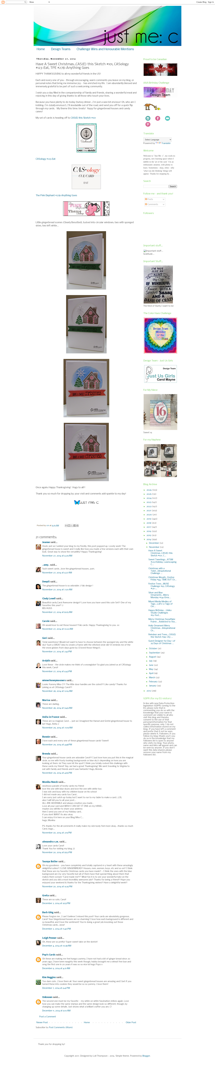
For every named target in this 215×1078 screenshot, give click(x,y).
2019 (149, 519)
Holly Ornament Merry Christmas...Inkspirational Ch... (161, 628)
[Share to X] (71, 525)
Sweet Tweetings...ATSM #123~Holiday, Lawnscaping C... (162, 562)
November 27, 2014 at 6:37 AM (57, 573)
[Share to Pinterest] (77, 525)
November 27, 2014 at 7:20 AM (57, 590)
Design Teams (60, 49)
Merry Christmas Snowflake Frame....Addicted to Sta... (162, 620)
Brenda (46, 754)
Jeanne (46, 542)
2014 (149, 539)
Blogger (146, 1056)
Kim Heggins (49, 977)
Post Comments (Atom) (61, 1027)
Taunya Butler (50, 862)
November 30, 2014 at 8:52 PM (57, 852)
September (155, 653)
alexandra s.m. (50, 842)
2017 (149, 527)
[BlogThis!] (69, 525)
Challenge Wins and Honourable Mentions (105, 49)
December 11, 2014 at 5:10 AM (56, 1011)
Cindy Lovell (49, 599)
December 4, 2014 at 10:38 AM (56, 946)
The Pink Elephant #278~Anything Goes (56, 195)
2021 (149, 510)
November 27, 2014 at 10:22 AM (57, 629)
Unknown (47, 997)
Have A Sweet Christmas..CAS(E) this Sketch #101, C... (160, 553)
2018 (149, 523)
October (153, 648)
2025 (149, 494)
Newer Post (42, 1022)
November (154, 547)
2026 (149, 490)
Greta (45, 896)
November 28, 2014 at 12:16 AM (57, 691)
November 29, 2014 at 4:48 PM (57, 745)
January (153, 686)
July (151, 661)
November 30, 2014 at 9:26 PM (57, 886)
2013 (149, 691)
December (154, 543)
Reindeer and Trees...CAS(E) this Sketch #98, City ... (162, 635)
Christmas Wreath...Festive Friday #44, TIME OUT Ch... (162, 578)
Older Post (131, 1022)
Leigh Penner (49, 938)
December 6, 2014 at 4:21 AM (56, 968)
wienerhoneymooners (54, 680)
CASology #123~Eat (45, 159)
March (152, 677)
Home (41, 49)
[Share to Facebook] (74, 525)
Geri (44, 638)
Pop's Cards (48, 955)
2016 (149, 531)
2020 (149, 515)
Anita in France (50, 717)
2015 (149, 535)
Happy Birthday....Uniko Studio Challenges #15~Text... (160, 613)
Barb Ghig (47, 912)
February (153, 682)
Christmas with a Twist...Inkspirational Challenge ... (159, 571)
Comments (152, 204)
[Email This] (66, 525)
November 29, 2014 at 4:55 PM (57, 773)
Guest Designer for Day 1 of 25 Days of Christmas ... (161, 642)
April (151, 673)
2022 (149, 506)
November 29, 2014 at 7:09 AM (57, 728)
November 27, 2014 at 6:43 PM (57, 671)
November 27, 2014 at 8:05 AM (57, 612)
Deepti (46, 582)
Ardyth (46, 661)
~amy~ (45, 565)
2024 (149, 498)
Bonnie (46, 737)
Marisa (46, 700)
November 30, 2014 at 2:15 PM (57, 833)
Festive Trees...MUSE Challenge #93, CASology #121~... (161, 586)
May (151, 669)
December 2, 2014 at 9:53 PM (56, 903)
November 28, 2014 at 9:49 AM (57, 708)
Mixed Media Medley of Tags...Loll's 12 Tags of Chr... (160, 604)
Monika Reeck (50, 782)
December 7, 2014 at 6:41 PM (56, 988)
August (153, 657)
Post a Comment (47, 1017)
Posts (150, 199)
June (151, 665)
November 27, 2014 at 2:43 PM (57, 652)
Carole (46, 621)
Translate (166, 143)
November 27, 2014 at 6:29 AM (57, 556)
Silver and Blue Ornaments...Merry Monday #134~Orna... (159, 595)
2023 (149, 502)
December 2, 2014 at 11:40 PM (56, 929)
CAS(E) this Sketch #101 (83, 118)
